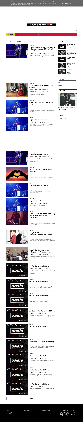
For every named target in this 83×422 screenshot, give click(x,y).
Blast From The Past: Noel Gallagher (71, 64)
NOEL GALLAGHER (46, 30)
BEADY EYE (56, 30)
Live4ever (45, 412)
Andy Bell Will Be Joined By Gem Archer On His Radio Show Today (40, 234)
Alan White (31, 279)
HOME (22, 30)
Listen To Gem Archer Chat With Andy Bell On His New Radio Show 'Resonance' (42, 215)
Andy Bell (31, 211)
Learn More (65, 3)
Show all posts (30, 42)
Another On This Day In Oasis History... (42, 311)
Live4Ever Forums (46, 410)
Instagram (61, 83)
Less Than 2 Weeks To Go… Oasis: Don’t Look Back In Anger (71, 71)
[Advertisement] (41, 13)
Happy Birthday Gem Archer (38, 120)
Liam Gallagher (10, 413)
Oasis (8, 410)
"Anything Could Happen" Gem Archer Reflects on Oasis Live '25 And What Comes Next (42, 49)
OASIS (27, 30)
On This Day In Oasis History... (39, 266)
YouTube (61, 85)
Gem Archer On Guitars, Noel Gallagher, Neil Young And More (40, 251)
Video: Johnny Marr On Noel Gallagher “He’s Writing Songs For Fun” (71, 52)
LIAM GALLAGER (35, 30)
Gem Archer (31, 45)
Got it (70, 3)
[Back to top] (80, 419)
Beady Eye (31, 117)
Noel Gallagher (10, 412)
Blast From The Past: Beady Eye (25, 35)
